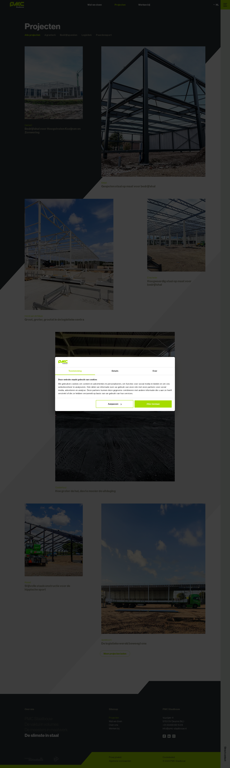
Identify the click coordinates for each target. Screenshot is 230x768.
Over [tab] (155, 371)
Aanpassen (113, 404)
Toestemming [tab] (75, 371)
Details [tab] (115, 371)
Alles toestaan (153, 404)
